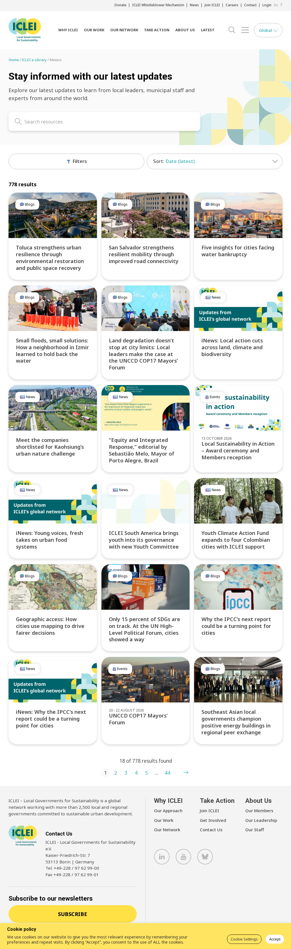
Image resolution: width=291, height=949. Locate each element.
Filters (79, 161)
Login (266, 5)
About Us (185, 29)
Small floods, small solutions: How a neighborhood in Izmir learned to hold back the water (52, 350)
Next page (186, 773)
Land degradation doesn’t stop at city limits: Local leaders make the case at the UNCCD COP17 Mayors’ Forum (143, 354)
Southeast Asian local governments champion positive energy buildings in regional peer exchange (236, 722)
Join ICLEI (212, 5)
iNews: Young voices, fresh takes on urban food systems (49, 539)
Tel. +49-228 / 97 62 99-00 (72, 868)
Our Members (259, 810)
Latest (208, 29)
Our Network (124, 29)
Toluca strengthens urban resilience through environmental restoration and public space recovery (50, 257)
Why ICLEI (68, 29)
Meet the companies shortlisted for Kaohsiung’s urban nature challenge (50, 446)
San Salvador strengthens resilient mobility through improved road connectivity (143, 254)
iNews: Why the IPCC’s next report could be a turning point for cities (51, 718)
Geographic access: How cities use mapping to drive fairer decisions (50, 625)
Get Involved (213, 820)
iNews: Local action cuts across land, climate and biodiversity (232, 347)
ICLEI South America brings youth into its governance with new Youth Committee (144, 539)
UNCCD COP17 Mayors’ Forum (138, 719)
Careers (232, 5)
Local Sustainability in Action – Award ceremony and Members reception (238, 450)
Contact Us (211, 829)
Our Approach (168, 810)
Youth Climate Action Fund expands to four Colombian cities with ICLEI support (235, 539)
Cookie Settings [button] (244, 939)
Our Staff (254, 829)
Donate (120, 5)
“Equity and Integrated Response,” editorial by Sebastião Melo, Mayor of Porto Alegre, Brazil (141, 450)
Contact (250, 5)
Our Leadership (261, 820)
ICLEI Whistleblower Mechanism (158, 5)
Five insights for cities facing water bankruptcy (237, 251)
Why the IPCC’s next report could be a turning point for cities (236, 625)
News (194, 5)
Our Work (94, 29)
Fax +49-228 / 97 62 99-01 (72, 874)
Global (266, 30)
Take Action (156, 29)
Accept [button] (274, 939)
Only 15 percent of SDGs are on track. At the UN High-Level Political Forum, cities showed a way (144, 629)
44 (167, 772)
